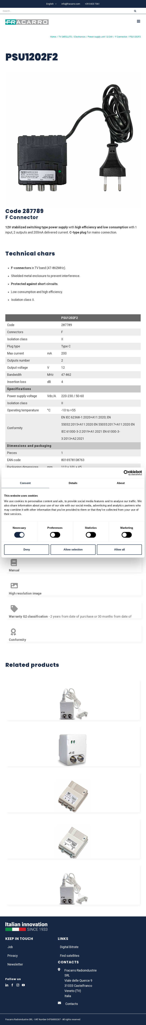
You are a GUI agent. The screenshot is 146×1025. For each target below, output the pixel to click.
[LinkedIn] (6, 985)
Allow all (119, 549)
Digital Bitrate (69, 947)
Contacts (71, 1004)
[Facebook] (12, 985)
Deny (27, 549)
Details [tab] (73, 483)
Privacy (12, 955)
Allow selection (73, 549)
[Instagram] (17, 985)
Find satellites (69, 955)
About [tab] (121, 483)
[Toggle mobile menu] (139, 21)
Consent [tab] (25, 483)
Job (10, 947)
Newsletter (15, 964)
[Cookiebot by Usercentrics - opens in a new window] (126, 472)
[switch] (55, 535)
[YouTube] (23, 985)
